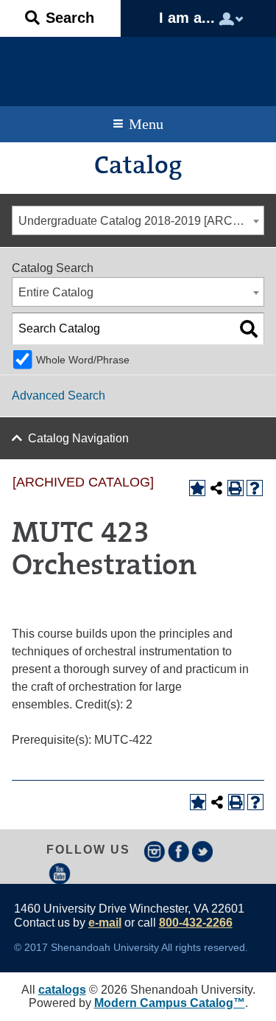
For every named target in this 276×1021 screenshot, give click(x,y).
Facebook (179, 851)
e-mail (104, 922)
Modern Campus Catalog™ (169, 1003)
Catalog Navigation (78, 438)
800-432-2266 (196, 922)
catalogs (62, 989)
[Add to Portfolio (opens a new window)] (197, 488)
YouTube (60, 874)
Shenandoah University (138, 67)
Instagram (155, 851)
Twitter (203, 851)
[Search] (248, 329)
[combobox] (138, 220)
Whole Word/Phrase (83, 360)
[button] (60, 18)
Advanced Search (58, 395)
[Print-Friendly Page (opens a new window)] (235, 488)
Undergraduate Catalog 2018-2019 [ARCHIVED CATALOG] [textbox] (140, 221)
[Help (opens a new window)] (255, 488)
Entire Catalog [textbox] (55, 292)
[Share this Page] (216, 488)
